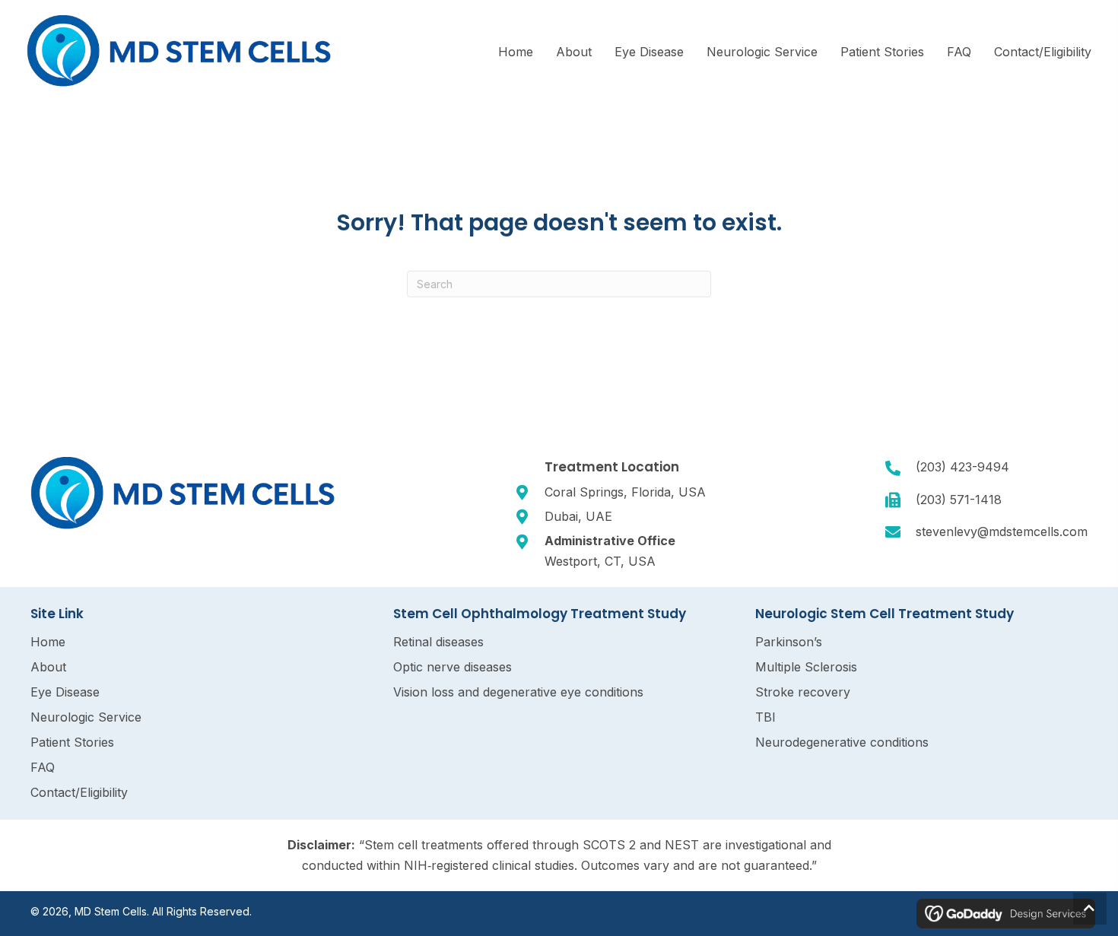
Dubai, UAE (578, 516)
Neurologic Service (85, 717)
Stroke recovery (802, 692)
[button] (1090, 909)
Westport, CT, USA (600, 561)
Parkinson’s (788, 641)
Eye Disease (65, 692)
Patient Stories (72, 742)
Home (47, 641)
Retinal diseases (438, 641)
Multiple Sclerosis (806, 666)
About (48, 666)
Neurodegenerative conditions (842, 742)
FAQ (42, 767)
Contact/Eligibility (79, 792)
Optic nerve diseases (452, 666)
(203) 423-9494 (962, 466)
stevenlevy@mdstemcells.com (1002, 531)
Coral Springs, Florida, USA (625, 492)
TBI (765, 717)
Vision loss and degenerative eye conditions (518, 692)
